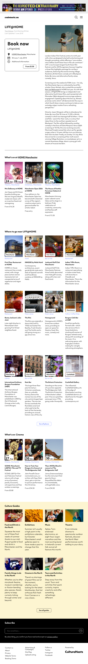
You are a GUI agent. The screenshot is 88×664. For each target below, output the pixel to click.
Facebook (48, 655)
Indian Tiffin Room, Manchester (72, 263)
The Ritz (28, 318)
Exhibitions (30, 525)
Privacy (8, 653)
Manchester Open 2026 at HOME (34, 190)
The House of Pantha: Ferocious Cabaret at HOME (53, 191)
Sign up (80, 631)
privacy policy (52, 637)
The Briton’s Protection (53, 382)
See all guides (44, 610)
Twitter (47, 650)
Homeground (50, 318)
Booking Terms (10, 659)
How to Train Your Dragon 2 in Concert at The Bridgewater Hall (33, 468)
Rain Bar (28, 382)
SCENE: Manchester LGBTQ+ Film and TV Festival (13, 468)
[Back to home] (12, 17)
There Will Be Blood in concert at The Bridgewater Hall (53, 468)
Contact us (9, 648)
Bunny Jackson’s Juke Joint (13, 319)
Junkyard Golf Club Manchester (52, 263)
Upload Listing (30, 655)
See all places (44, 424)
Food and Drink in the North (12, 526)
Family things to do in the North (13, 574)
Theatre (68, 525)
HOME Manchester (19, 54)
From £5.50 (29, 66)
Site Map (28, 652)
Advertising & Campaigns (30, 648)
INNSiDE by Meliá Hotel (34, 262)
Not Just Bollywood (52, 89)
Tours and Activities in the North (53, 574)
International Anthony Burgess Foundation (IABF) (13, 384)
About (7, 650)
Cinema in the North (33, 573)
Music (47, 525)
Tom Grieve (9, 31)
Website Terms (10, 656)
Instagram (49, 652)
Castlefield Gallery (72, 382)
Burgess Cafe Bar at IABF (71, 319)
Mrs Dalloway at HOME (14, 189)
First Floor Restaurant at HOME (13, 263)
